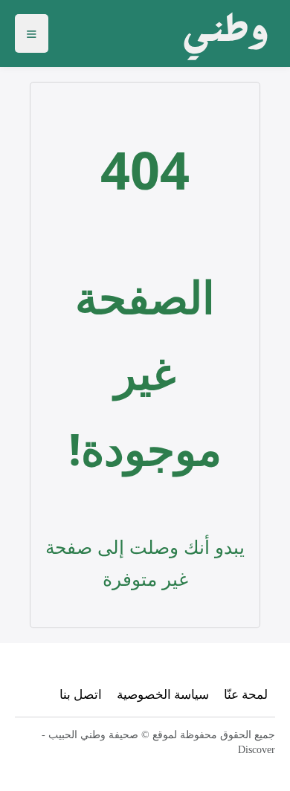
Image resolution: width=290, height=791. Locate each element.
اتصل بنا (80, 694)
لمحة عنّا (246, 694)
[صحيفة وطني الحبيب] (221, 33)
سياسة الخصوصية (163, 694)
